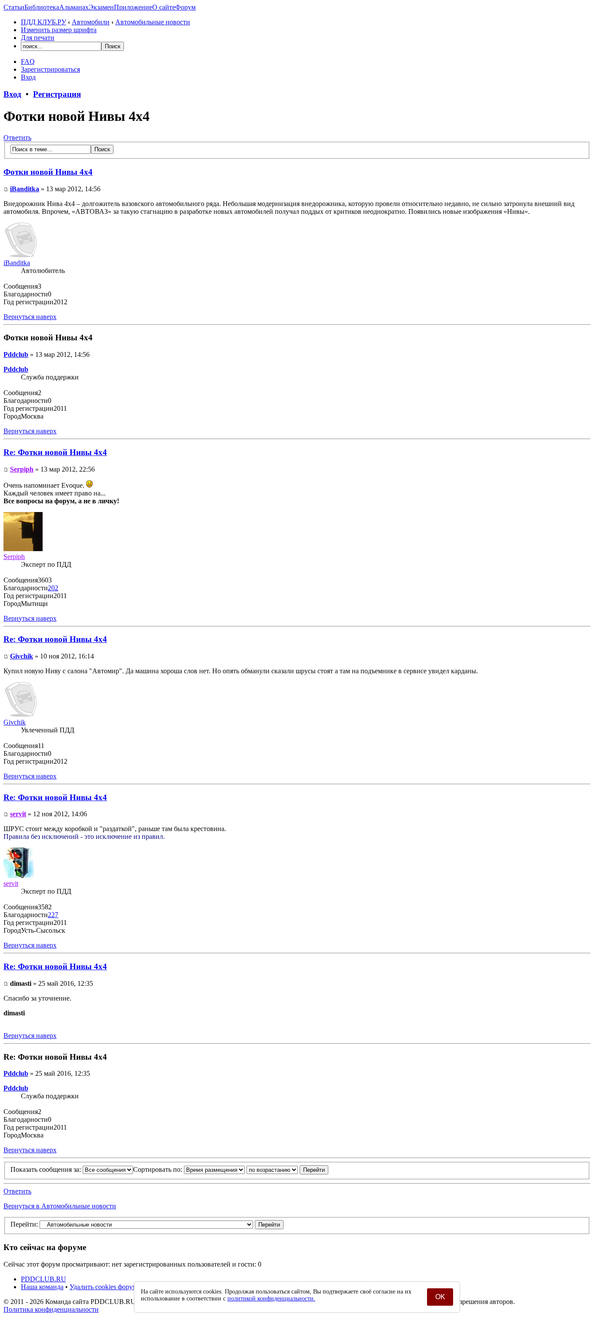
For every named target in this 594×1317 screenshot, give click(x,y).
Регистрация (57, 94)
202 (53, 588)
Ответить (17, 137)
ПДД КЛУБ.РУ (43, 22)
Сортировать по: (158, 1169)
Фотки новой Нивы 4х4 (48, 171)
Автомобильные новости (152, 22)
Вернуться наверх (30, 316)
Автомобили (91, 22)
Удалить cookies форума (105, 1286)
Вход (28, 77)
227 (53, 914)
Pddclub (15, 354)
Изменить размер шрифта (59, 29)
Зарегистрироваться (50, 69)
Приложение (133, 7)
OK (440, 1296)
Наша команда (42, 1286)
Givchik (21, 656)
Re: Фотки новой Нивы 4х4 (55, 452)
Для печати (37, 37)
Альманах (74, 7)
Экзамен (101, 7)
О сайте (163, 7)
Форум (185, 7)
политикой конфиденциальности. (271, 1298)
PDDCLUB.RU (43, 1279)
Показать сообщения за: (46, 1169)
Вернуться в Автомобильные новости (59, 1206)
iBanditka (24, 189)
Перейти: (24, 1224)
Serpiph (21, 469)
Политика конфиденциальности (51, 1309)
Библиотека (41, 7)
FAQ (28, 61)
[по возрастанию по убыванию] (287, 1169)
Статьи (13, 7)
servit (18, 814)
